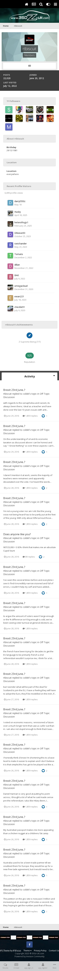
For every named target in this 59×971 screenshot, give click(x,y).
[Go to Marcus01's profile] (8, 127)
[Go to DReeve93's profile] (10, 234)
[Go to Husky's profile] (10, 213)
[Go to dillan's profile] (10, 266)
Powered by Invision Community (29, 956)
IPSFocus (17, 950)
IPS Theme (5, 950)
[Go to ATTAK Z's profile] (39, 109)
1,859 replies (31, 415)
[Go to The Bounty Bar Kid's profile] (29, 118)
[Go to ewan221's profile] (10, 298)
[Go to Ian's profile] (39, 118)
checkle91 (19, 307)
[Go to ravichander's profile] (10, 245)
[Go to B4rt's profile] (10, 277)
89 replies (30, 556)
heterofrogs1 (21, 222)
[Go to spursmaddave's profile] (29, 109)
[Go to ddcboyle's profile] (50, 109)
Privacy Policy (40, 950)
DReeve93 (19, 232)
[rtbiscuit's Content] (29, 66)
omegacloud (21, 285)
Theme (26, 950)
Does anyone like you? (17, 534)
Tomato (18, 254)
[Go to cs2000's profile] (19, 118)
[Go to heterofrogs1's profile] (10, 224)
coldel (26, 393)
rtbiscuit (7, 393)
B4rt (16, 275)
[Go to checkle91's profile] (10, 308)
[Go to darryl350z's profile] (10, 203)
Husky (17, 211)
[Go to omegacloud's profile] (10, 287)
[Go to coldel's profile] (8, 118)
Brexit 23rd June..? (14, 390)
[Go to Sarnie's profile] (8, 109)
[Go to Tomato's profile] (10, 255)
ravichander (20, 243)
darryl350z (19, 201)
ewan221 (19, 296)
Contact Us (54, 950)
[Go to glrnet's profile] (19, 109)
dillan (17, 264)
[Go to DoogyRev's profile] (50, 118)
